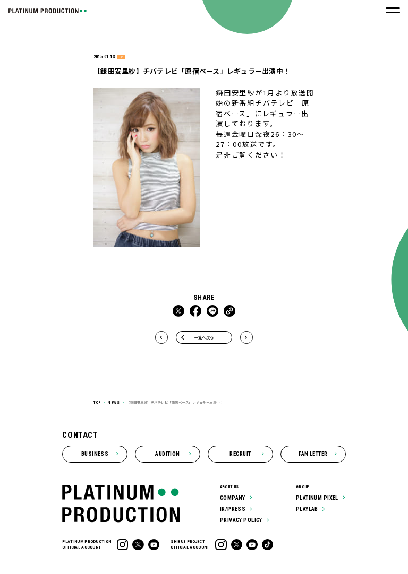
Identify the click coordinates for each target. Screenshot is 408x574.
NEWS (113, 402)
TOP (97, 402)
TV (121, 57)
